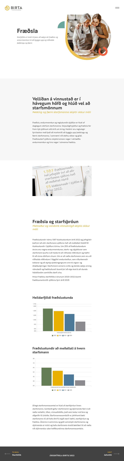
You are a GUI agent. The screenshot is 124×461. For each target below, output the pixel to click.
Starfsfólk (16, 454)
